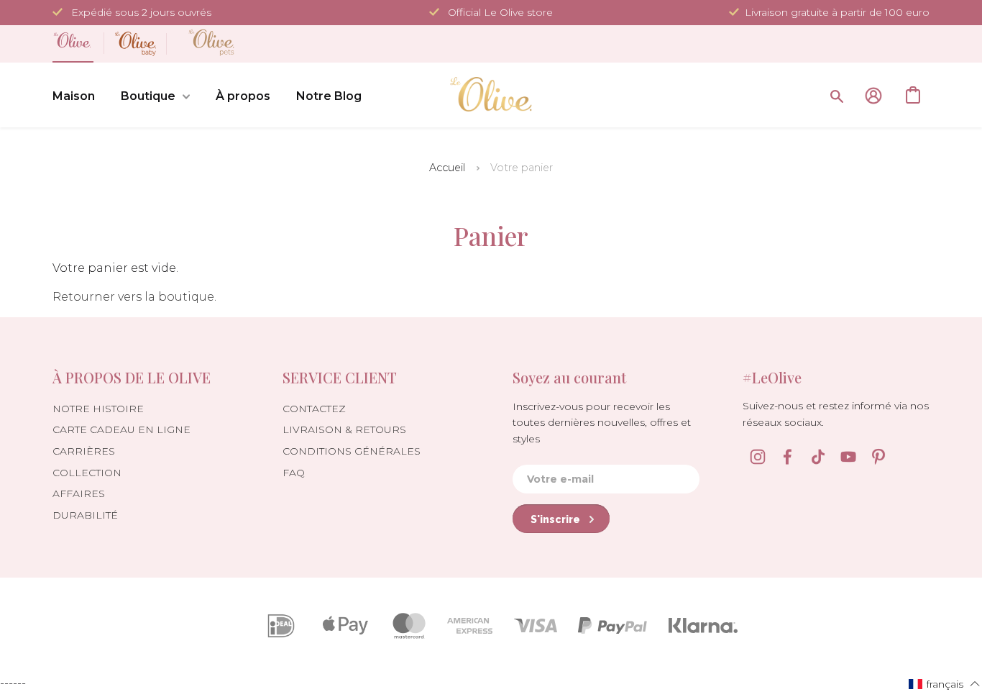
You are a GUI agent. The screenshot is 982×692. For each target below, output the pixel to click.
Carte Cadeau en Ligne (121, 429)
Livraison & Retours (344, 429)
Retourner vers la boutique (133, 297)
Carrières (83, 451)
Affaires (78, 493)
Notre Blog (329, 96)
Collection (86, 472)
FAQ (294, 472)
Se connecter (873, 96)
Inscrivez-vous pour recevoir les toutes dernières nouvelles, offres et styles (602, 422)
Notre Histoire (98, 408)
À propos (243, 96)
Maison (73, 96)
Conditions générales (352, 451)
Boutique (148, 96)
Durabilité (85, 515)
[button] (944, 683)
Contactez (314, 408)
